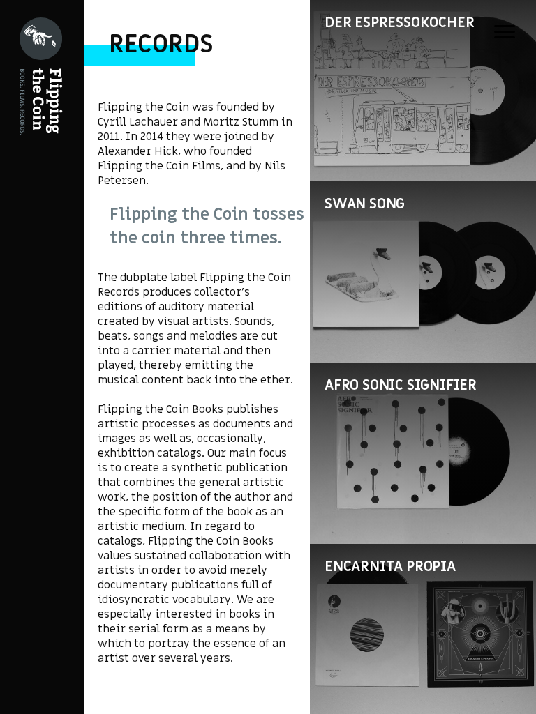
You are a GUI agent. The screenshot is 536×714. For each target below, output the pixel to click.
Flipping (35, 226)
